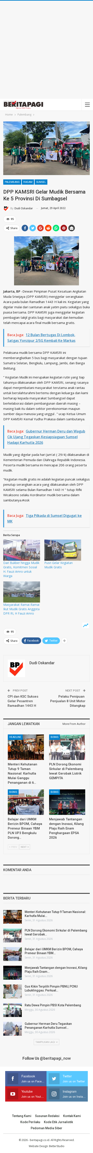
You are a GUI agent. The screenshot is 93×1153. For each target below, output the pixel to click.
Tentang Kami (21, 1116)
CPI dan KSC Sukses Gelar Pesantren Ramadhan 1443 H (23, 701)
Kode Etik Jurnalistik (58, 1122)
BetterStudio (56, 1146)
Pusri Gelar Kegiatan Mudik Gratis (58, 565)
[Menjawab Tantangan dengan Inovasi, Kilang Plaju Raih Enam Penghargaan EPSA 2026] (67, 802)
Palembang (12, 182)
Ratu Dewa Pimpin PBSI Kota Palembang (53, 1005)
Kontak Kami (72, 1116)
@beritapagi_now (55, 1058)
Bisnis (54, 737)
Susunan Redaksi (47, 1116)
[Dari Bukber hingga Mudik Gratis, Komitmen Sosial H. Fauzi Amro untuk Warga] (21, 550)
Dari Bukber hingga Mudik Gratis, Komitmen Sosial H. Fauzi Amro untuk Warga (21, 569)
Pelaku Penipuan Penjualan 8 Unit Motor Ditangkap (67, 701)
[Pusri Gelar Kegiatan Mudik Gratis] (62, 550)
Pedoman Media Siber (46, 1128)
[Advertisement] (46, 50)
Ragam (27, 182)
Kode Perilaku (30, 1122)
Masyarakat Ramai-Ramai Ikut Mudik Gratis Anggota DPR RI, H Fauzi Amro (21, 609)
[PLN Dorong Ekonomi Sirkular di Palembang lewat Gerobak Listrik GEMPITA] (67, 747)
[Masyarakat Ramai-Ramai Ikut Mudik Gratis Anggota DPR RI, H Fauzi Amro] (21, 592)
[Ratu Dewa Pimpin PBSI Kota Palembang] (12, 1010)
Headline (15, 737)
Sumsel (41, 182)
